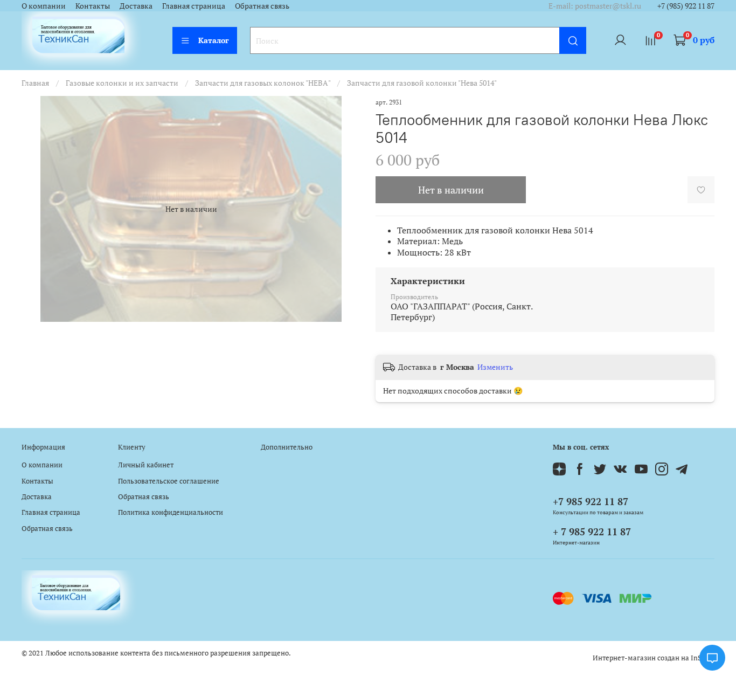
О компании (44, 6)
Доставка (136, 6)
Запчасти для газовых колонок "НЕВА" (262, 83)
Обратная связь (262, 6)
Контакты (92, 6)
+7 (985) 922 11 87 (685, 6)
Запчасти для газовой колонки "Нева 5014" (422, 83)
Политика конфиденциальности (170, 512)
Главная (35, 83)
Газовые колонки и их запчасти (122, 83)
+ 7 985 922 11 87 (592, 531)
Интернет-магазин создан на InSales (653, 658)
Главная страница (193, 6)
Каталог (213, 40)
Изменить (495, 367)
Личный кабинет (145, 465)
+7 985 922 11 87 (590, 501)
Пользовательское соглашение (168, 481)
